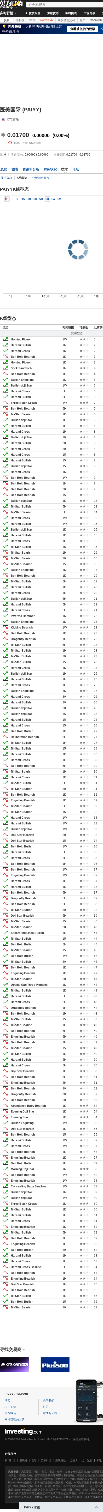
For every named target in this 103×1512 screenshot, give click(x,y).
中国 (32, 20)
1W (53, 199)
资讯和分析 (31, 169)
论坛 (75, 169)
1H (35, 199)
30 (29, 199)
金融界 (74, 1460)
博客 (7, 1400)
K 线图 (7, 199)
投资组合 (34, 13)
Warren (45, 20)
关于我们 (48, 1400)
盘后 (83, 20)
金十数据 (87, 1460)
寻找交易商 (11, 1349)
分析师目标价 (40, 178)
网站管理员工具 (15, 1419)
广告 (46, 1407)
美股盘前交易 (66, 20)
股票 (6, 20)
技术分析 (6, 178)
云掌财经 (46, 1460)
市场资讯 (89, 13)
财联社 (23, 1460)
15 (23, 199)
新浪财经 (60, 1460)
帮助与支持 (50, 1413)
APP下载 (10, 1407)
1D (47, 199)
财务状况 (50, 169)
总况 (3, 169)
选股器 (20, 20)
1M (59, 199)
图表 (14, 169)
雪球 (34, 1460)
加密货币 (53, 13)
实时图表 (71, 13)
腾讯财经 (10, 1460)
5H (41, 199)
